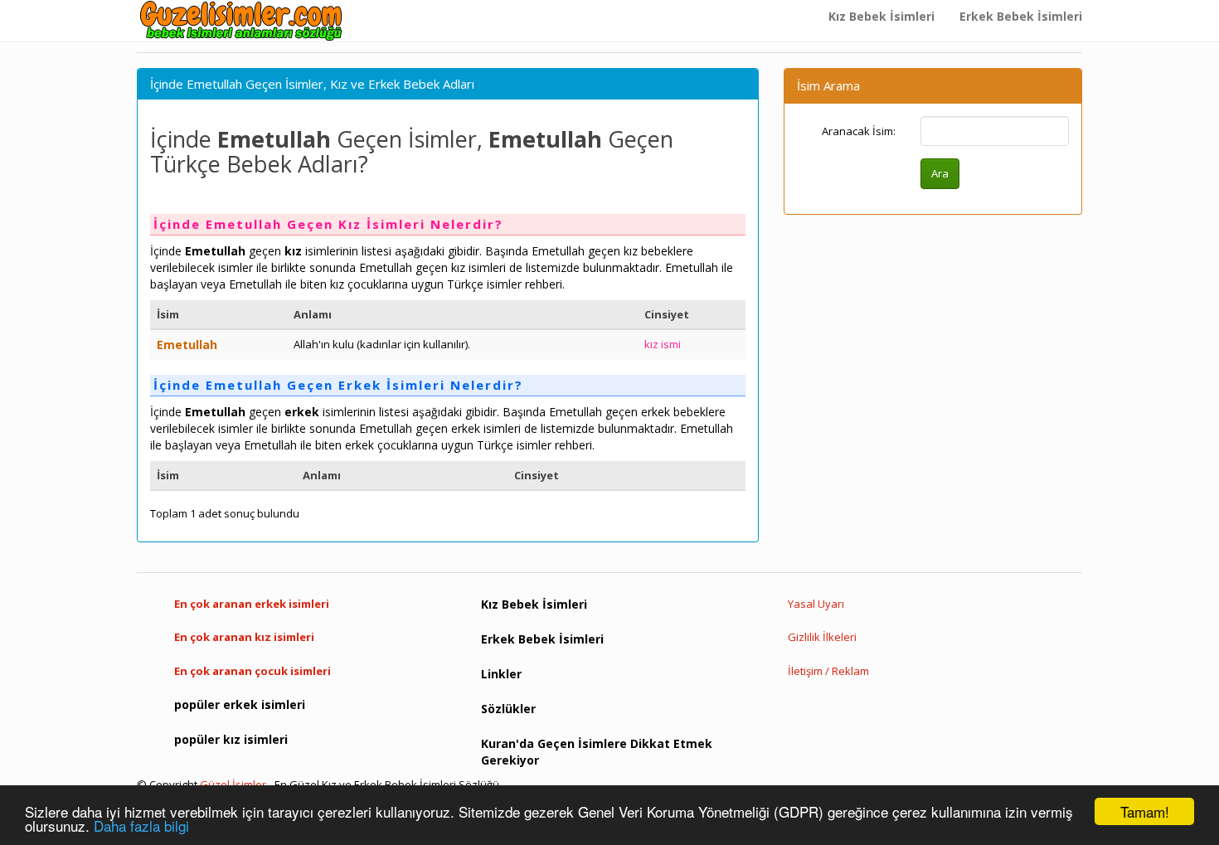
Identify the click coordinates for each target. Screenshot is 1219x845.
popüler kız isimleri (231, 739)
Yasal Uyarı (816, 603)
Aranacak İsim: (859, 131)
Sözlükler (508, 708)
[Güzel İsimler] (244, 20)
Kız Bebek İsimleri (881, 16)
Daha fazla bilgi (141, 825)
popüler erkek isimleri (239, 704)
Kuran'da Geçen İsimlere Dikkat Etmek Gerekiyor (596, 752)
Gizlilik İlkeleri (822, 636)
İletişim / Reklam (828, 670)
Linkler (501, 674)
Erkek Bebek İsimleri (1020, 16)
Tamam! (1144, 811)
